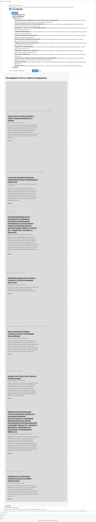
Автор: (17, 122)
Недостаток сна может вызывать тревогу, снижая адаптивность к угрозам (21, 118)
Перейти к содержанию (6, 1)
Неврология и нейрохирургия (13, 338)
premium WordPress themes (81, 511)
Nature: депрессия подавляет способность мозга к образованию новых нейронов (21, 334)
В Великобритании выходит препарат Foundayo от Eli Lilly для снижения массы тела (22, 280)
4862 (10, 505)
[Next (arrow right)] (2, 517)
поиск (39, 70)
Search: (11, 70)
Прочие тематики (11, 122)
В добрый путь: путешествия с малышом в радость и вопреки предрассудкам (19, 478)
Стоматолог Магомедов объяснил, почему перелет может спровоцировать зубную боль (23, 180)
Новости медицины (11, 284)
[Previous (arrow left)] (1, 517)
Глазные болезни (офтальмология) (15, 234)
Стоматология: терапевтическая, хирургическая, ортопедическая (21, 184)
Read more (10, 140)
